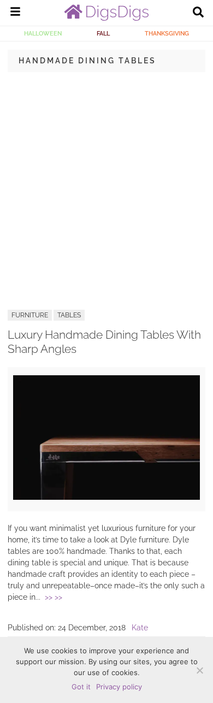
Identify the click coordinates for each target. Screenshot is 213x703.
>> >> (53, 597)
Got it (81, 686)
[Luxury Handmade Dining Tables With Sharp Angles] (106, 497)
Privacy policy (119, 686)
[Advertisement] (106, 190)
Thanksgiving (167, 33)
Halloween (43, 33)
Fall (103, 33)
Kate (140, 627)
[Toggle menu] (15, 13)
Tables (69, 315)
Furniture (29, 315)
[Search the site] (198, 13)
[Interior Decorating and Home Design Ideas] (106, 18)
